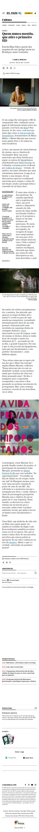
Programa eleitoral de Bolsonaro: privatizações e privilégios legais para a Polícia (19, 680)
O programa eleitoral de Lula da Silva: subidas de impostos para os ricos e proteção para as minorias (18, 673)
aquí (32, 587)
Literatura (11, 25)
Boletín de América (9, 713)
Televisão (35, 25)
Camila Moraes (20, 60)
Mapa (19, 813)
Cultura (7, 20)
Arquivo (5, 731)
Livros (18, 25)
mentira (13, 542)
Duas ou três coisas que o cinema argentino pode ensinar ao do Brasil (8, 238)
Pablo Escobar (25, 162)
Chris (23, 330)
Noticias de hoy (29, 815)
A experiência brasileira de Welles (7, 197)
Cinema (4, 25)
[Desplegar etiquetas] (35, 572)
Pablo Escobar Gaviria (9, 573)
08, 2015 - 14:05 (22, 62)
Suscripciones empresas (11, 815)
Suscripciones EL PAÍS (27, 813)
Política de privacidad (11, 813)
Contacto (5, 811)
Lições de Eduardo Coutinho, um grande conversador (7, 208)
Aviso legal (23, 811)
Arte (28, 25)
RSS (20, 815)
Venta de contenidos (14, 811)
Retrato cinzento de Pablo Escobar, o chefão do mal (8, 250)
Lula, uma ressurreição (14, 667)
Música (24, 25)
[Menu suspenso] (3, 13)
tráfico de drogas (14, 168)
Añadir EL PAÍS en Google (12, 73)
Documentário (21, 573)
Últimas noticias (8, 659)
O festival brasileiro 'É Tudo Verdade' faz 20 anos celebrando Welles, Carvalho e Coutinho (8, 222)
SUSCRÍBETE (28, 13)
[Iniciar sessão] (35, 13)
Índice (23, 815)
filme (26, 127)
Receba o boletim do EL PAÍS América (17, 558)
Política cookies (31, 811)
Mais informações (7, 582)
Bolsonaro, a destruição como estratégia (21, 663)
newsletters (7, 708)
